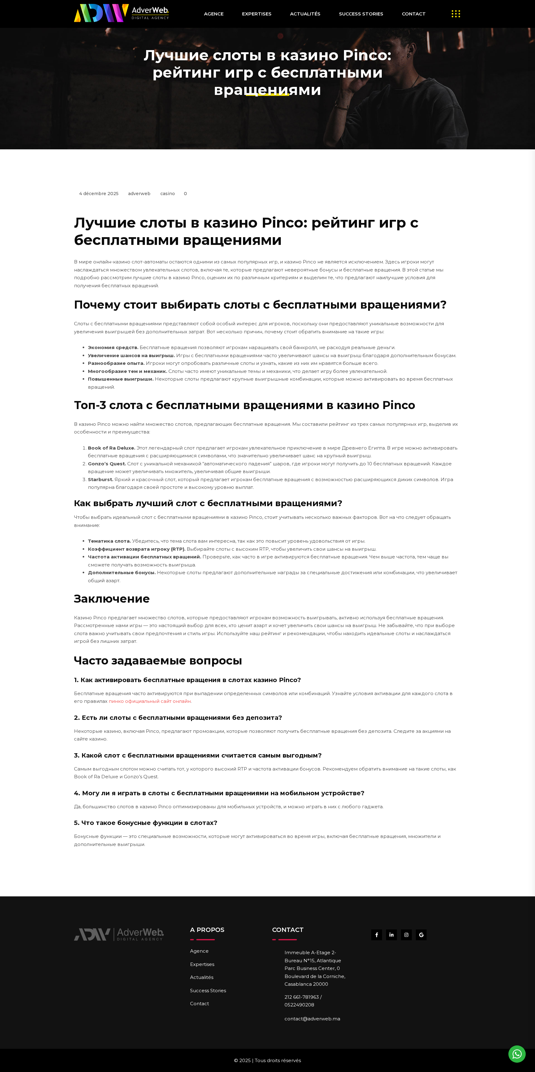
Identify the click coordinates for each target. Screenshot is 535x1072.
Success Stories (361, 14)
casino (167, 193)
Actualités (305, 14)
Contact (414, 14)
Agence (214, 14)
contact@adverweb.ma (312, 1019)
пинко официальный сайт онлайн (150, 701)
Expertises (257, 14)
